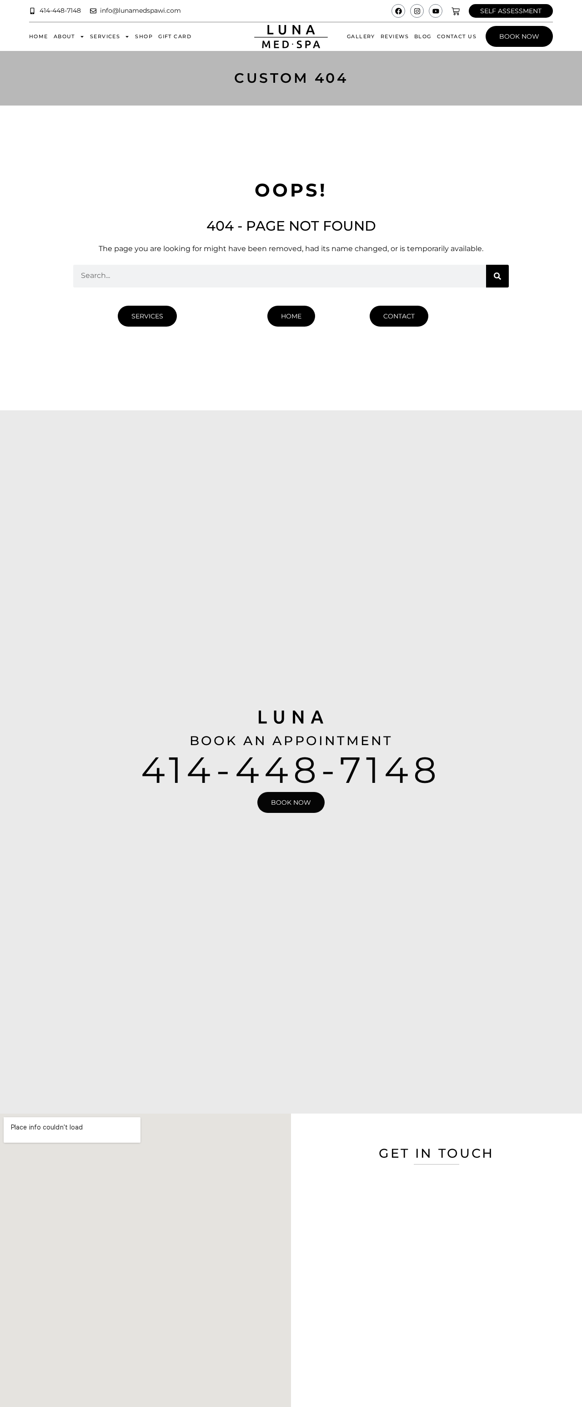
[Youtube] (435, 11)
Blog (422, 36)
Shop (144, 36)
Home (38, 36)
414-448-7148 (291, 770)
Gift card (174, 36)
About (64, 36)
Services (105, 36)
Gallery (361, 36)
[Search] (497, 276)
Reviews (395, 36)
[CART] (456, 11)
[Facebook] (398, 11)
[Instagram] (417, 11)
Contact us (457, 36)
